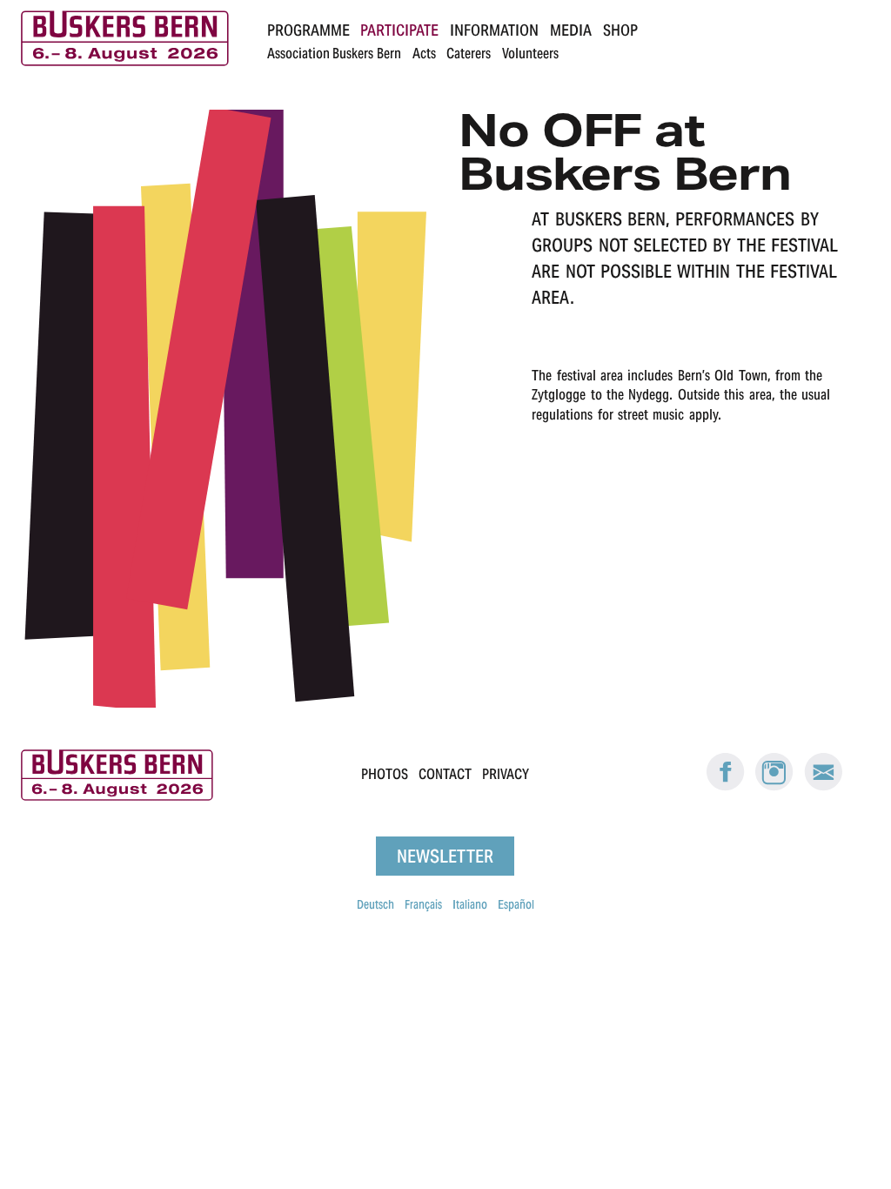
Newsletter (445, 856)
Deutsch (375, 904)
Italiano (469, 904)
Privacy (505, 774)
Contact (445, 774)
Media (571, 30)
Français (423, 904)
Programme (308, 30)
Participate (399, 30)
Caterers (468, 53)
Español (516, 904)
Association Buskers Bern (334, 53)
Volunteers (530, 53)
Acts (424, 53)
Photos (384, 774)
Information (494, 30)
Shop (620, 30)
